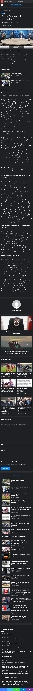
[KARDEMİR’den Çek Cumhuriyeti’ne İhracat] (6, 557)
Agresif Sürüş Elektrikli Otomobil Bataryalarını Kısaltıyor (20, 530)
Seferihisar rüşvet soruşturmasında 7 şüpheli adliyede (21, 569)
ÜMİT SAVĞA (6, 22)
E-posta (3, 450)
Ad (2, 444)
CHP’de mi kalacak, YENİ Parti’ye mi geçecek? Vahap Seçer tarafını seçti (7, 391)
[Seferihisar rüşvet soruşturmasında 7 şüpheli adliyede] (6, 570)
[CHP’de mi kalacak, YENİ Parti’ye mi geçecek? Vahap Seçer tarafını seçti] (8, 383)
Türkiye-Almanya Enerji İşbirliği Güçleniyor (13, 536)
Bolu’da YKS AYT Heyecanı (18, 74)
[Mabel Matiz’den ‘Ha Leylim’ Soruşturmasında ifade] (6, 618)
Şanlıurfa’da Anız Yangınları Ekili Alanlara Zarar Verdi (20, 583)
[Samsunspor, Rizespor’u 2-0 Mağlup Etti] (8, 367)
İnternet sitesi (4, 456)
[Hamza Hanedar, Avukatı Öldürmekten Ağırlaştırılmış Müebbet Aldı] (24, 401)
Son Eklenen (16, 475)
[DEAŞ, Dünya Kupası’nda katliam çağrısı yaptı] (6, 577)
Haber (9, 10)
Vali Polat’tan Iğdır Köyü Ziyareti (20, 81)
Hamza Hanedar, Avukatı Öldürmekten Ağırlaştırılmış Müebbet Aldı (24, 409)
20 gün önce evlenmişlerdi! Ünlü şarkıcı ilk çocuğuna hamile (20, 562)
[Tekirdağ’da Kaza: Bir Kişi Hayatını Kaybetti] (24, 367)
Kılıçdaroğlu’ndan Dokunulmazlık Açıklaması (22, 390)
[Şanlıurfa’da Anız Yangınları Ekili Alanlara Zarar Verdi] (6, 584)
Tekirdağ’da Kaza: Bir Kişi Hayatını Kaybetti (24, 373)
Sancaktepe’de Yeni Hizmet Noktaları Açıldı (19, 548)
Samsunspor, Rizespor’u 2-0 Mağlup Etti (8, 373)
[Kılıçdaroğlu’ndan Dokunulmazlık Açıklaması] (24, 383)
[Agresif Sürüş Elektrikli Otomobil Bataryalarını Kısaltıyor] (6, 531)
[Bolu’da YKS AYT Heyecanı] (5, 76)
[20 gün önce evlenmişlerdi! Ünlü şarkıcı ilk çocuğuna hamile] (6, 564)
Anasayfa (5, 10)
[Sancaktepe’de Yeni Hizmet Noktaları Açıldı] (6, 550)
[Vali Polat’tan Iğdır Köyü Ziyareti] (5, 83)
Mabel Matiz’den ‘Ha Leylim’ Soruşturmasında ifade (19, 617)
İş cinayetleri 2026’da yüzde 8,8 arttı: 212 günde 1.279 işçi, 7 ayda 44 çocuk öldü (8, 409)
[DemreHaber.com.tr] (16, 5)
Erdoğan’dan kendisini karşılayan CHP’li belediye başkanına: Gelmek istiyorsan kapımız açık (21, 599)
